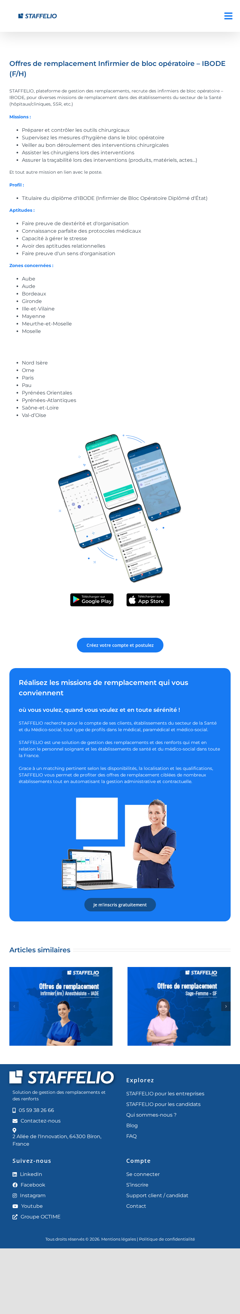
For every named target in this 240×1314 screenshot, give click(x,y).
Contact (136, 1206)
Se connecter (143, 1174)
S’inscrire (137, 1185)
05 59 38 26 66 (36, 1110)
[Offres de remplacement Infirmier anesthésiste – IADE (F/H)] (60, 970)
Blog (132, 1125)
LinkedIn (31, 1174)
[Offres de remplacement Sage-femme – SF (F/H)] (179, 970)
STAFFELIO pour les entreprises (165, 1094)
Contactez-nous (41, 1121)
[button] (14, 1006)
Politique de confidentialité (167, 1239)
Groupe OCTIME (41, 1217)
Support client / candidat (157, 1195)
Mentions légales (118, 1239)
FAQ (131, 1136)
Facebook (33, 1185)
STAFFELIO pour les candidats (163, 1104)
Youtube (32, 1206)
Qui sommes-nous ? (151, 1115)
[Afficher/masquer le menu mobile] (229, 16)
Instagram (33, 1195)
